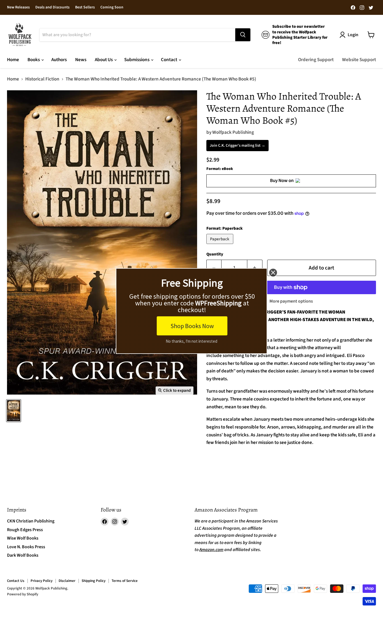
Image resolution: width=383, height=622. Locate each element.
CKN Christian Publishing (30, 521)
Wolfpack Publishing (233, 132)
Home (13, 59)
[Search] (242, 34)
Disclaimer (67, 580)
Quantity (214, 254)
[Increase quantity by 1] (254, 268)
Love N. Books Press (26, 547)
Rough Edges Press (25, 530)
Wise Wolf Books (22, 538)
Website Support (359, 59)
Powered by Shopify (22, 594)
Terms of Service (125, 580)
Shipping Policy (93, 580)
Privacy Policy (41, 580)
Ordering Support (316, 59)
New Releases (18, 7)
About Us (104, 59)
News (80, 59)
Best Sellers (85, 7)
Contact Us (15, 580)
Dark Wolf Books (22, 555)
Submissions (137, 59)
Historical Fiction (42, 79)
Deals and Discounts (52, 7)
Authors (59, 59)
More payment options (291, 301)
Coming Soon (111, 7)
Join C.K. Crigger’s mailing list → (237, 145)
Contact (169, 59)
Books (34, 59)
